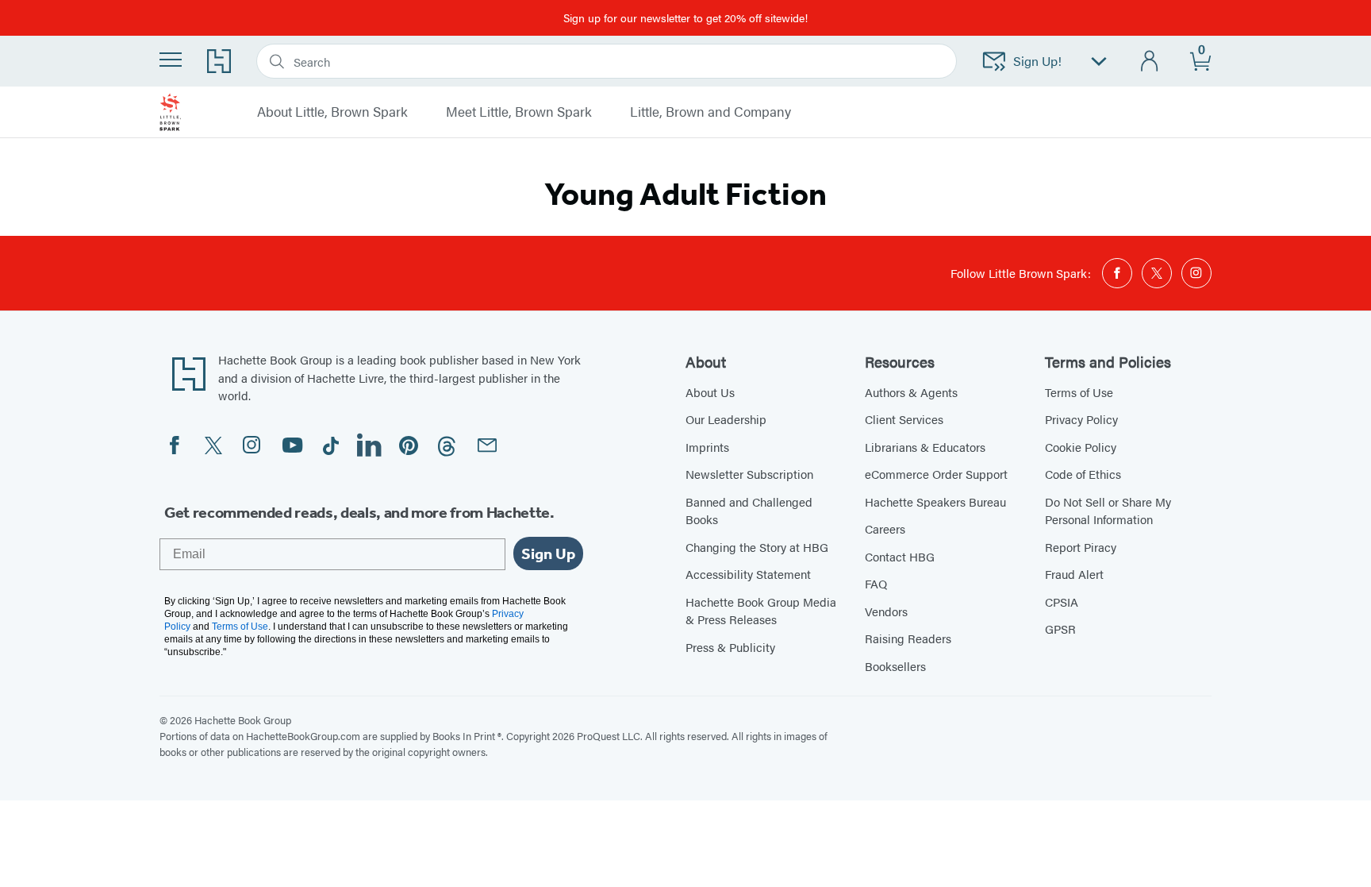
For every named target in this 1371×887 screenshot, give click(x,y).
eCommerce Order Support (936, 473)
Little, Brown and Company (710, 112)
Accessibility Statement (748, 573)
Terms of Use (1079, 392)
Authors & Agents (911, 392)
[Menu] (170, 59)
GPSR (1060, 628)
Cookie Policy (1080, 446)
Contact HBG (900, 556)
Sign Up (548, 553)
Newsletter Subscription (749, 473)
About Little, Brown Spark (332, 112)
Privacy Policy (1081, 419)
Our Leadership (726, 419)
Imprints (707, 446)
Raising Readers (908, 638)
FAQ (876, 583)
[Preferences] (1099, 61)
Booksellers (895, 666)
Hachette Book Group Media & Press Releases (761, 610)
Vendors (886, 611)
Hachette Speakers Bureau (935, 501)
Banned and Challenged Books (749, 510)
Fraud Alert (1074, 573)
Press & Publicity (730, 646)
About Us (710, 392)
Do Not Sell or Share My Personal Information (1108, 510)
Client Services (904, 419)
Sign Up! (1037, 61)
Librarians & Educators (925, 446)
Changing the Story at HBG (757, 546)
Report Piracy (1080, 546)
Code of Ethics (1083, 473)
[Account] (1150, 61)
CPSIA (1061, 601)
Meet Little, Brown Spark (519, 112)
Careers (885, 528)
